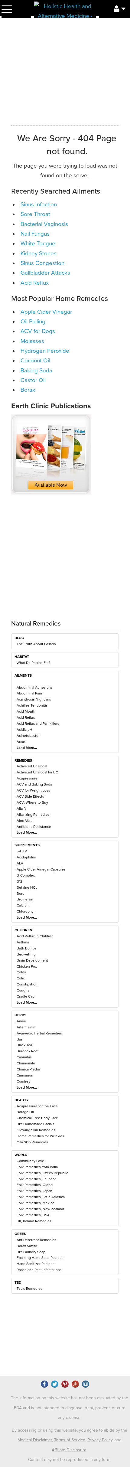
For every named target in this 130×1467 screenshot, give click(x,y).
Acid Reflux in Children (35, 936)
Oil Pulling (33, 321)
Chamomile (26, 1063)
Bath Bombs (27, 948)
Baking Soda (36, 370)
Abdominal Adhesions (35, 687)
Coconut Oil (35, 360)
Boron (22, 893)
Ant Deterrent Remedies (36, 1240)
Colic (21, 978)
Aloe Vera (24, 820)
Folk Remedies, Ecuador (36, 1179)
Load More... (27, 748)
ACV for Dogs (38, 331)
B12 (19, 881)
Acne (21, 742)
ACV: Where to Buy (32, 802)
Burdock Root (28, 1051)
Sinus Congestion (42, 263)
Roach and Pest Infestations (39, 1270)
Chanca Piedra (28, 1069)
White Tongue (38, 243)
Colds (21, 972)
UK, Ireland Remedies (34, 1221)
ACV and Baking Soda (34, 784)
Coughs (23, 990)
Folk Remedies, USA (33, 1215)
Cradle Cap (25, 996)
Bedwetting (26, 954)
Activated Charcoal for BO (37, 772)
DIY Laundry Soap (31, 1252)
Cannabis (24, 1057)
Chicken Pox (27, 966)
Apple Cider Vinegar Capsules (41, 869)
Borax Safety (27, 1246)
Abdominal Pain (29, 693)
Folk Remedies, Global (35, 1185)
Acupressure (27, 778)
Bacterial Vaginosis (44, 224)
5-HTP (22, 851)
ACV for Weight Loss (33, 790)
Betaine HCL (27, 887)
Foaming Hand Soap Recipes (40, 1258)
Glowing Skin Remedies (36, 1130)
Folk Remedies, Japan (34, 1191)
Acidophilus (26, 857)
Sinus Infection (39, 204)
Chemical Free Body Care (37, 1118)
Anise (21, 1021)
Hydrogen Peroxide (45, 351)
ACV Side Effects (30, 796)
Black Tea (24, 1045)
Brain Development (32, 960)
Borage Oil (25, 1112)
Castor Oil (33, 380)
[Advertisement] (65, 564)
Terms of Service (69, 1439)
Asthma (23, 942)
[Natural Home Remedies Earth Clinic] (65, 10)
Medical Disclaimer (35, 1439)
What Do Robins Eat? (33, 663)
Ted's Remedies (29, 1288)
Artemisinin (26, 1027)
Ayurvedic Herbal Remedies (39, 1033)
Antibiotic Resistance (34, 827)
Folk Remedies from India (37, 1167)
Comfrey (23, 1081)
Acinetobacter (28, 736)
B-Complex (26, 875)
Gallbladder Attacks (45, 273)
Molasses (32, 341)
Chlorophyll (26, 911)
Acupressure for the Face (37, 1106)
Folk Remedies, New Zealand (40, 1209)
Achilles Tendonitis (32, 705)
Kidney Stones (39, 253)
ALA (20, 863)
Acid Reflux (26, 717)
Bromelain (25, 899)
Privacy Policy (99, 1439)
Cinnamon (25, 1075)
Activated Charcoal (32, 766)
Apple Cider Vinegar (46, 312)
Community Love (30, 1161)
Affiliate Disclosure (69, 1449)
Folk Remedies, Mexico (35, 1203)
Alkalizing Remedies (33, 814)
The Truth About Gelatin (36, 644)
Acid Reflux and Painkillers (38, 723)
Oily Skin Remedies (32, 1142)
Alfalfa (21, 808)
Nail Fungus (35, 233)
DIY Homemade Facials (35, 1124)
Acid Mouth (26, 711)
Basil (20, 1039)
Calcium (23, 905)
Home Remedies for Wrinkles (40, 1136)
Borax (28, 390)
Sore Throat (35, 214)
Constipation (27, 984)
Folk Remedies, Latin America (41, 1197)
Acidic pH (24, 729)
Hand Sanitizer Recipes (35, 1264)
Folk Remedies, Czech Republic (42, 1173)
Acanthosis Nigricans (34, 699)
